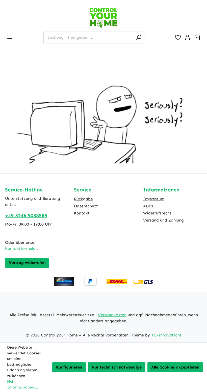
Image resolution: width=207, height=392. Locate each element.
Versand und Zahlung (163, 220)
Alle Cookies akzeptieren (175, 367)
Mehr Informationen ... (22, 384)
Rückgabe (83, 199)
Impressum (153, 199)
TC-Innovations (166, 335)
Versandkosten (112, 314)
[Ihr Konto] (187, 37)
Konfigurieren (69, 367)
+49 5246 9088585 (26, 215)
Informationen (161, 190)
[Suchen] (138, 37)
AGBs (148, 206)
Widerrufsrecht (157, 213)
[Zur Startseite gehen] (103, 18)
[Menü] (10, 37)
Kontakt (82, 213)
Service (82, 190)
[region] (103, 114)
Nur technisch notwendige (117, 367)
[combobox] (88, 37)
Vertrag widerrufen (27, 262)
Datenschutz (86, 206)
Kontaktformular (21, 248)
